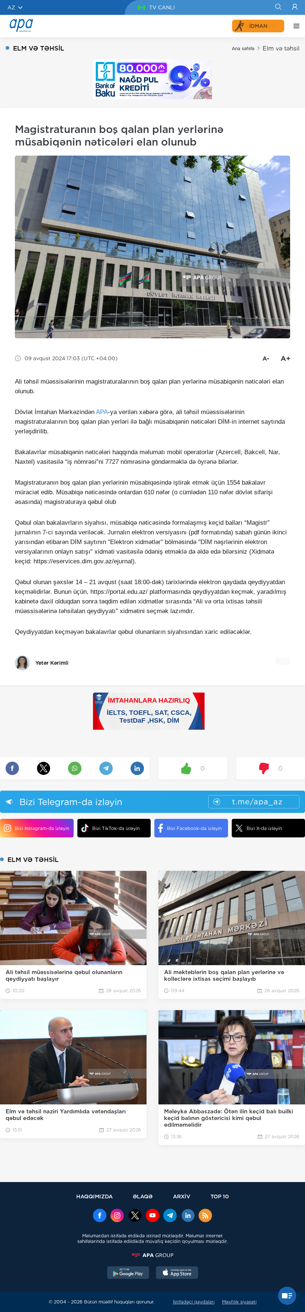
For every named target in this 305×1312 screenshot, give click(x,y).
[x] (135, 1216)
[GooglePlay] (128, 1273)
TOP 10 (220, 1196)
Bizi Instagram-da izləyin (42, 828)
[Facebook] (99, 1216)
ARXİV (181, 1196)
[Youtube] (152, 1216)
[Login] (295, 7)
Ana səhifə (243, 48)
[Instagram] (117, 1216)
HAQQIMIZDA (94, 1196)
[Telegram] (170, 1216)
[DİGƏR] (294, 26)
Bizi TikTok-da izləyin (115, 828)
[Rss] (205, 1216)
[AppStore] (177, 1273)
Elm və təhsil (281, 48)
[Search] (278, 7)
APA (102, 412)
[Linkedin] (188, 1216)
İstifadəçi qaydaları (194, 1302)
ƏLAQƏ (142, 1196)
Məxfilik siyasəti (239, 1302)
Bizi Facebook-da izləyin (194, 828)
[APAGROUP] (152, 1255)
